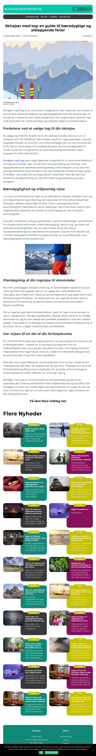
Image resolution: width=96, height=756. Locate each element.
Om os (44, 17)
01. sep (34, 425)
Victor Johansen (30, 36)
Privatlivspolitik (51, 752)
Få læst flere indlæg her (48, 401)
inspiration (88, 36)
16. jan (33, 532)
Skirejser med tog (13, 160)
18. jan (33, 451)
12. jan (33, 693)
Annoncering (32, 17)
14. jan (33, 612)
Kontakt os (64, 17)
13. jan (79, 639)
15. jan (79, 559)
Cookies (53, 17)
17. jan (79, 478)
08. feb (80, 425)
